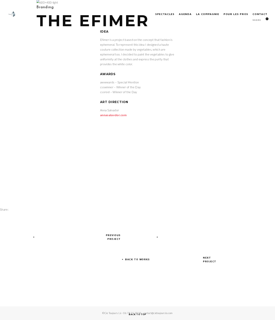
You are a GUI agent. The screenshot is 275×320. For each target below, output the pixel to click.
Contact (260, 14)
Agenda (185, 14)
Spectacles (165, 14)
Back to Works (137, 259)
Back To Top (137, 314)
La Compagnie (207, 14)
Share (257, 20)
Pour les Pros (236, 14)
